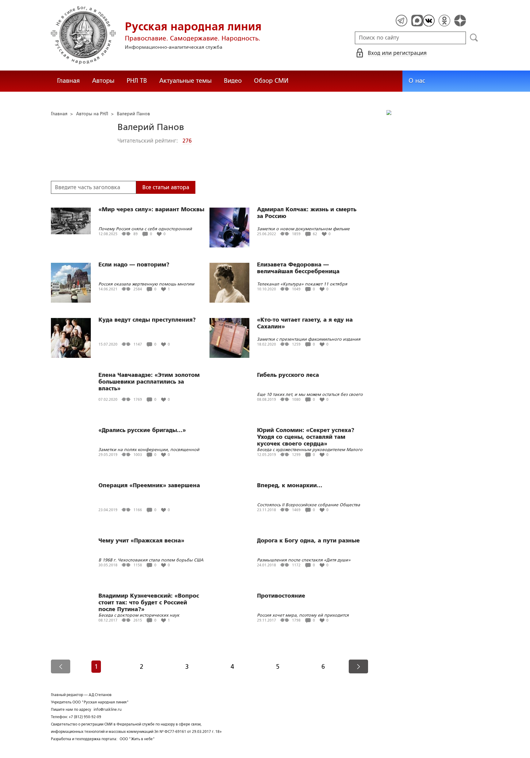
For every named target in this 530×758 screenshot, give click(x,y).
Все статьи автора (165, 187)
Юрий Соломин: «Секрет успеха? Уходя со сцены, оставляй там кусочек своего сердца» (305, 437)
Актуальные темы (185, 80)
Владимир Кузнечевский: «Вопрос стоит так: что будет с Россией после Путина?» (148, 602)
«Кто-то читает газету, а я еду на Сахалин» (305, 323)
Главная (68, 80)
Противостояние (281, 596)
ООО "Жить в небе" (137, 739)
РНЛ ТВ (137, 80)
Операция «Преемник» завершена (149, 485)
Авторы (103, 80)
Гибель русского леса (288, 375)
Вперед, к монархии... (289, 485)
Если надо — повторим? (133, 265)
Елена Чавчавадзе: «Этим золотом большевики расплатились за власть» (149, 382)
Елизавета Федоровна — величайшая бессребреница (298, 268)
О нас (417, 80)
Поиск (474, 38)
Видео (233, 80)
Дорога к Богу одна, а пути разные (308, 541)
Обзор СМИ (271, 80)
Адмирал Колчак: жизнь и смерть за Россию (306, 212)
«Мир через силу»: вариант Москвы (151, 209)
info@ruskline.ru (107, 709)
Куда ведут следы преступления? (147, 320)
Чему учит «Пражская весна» (141, 541)
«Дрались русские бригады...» (142, 430)
